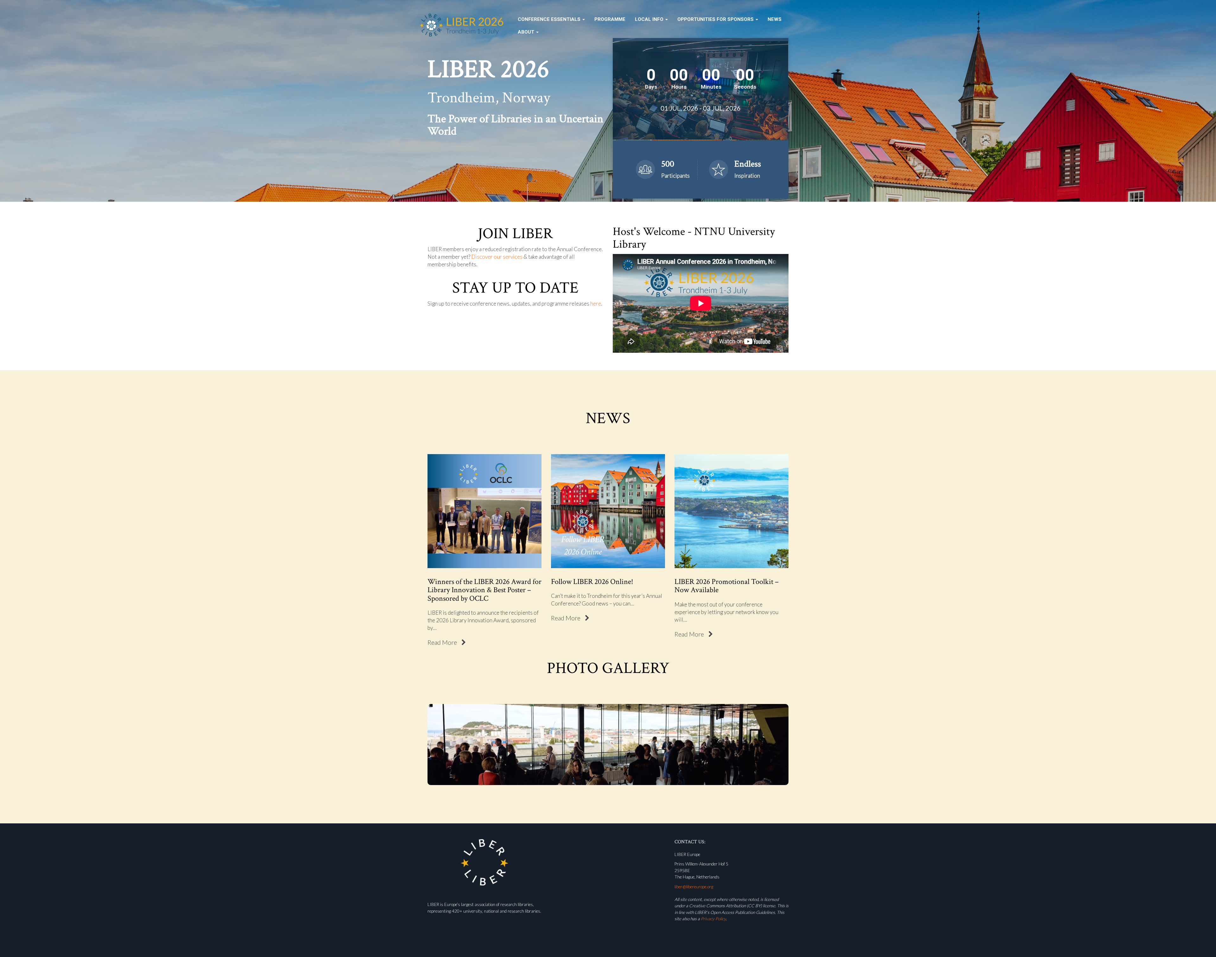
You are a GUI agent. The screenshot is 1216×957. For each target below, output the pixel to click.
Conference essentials (550, 19)
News (775, 19)
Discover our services (496, 256)
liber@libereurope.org (693, 886)
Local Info (650, 19)
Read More (443, 642)
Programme (609, 19)
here (595, 303)
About (526, 32)
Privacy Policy (713, 918)
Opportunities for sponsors (716, 19)
